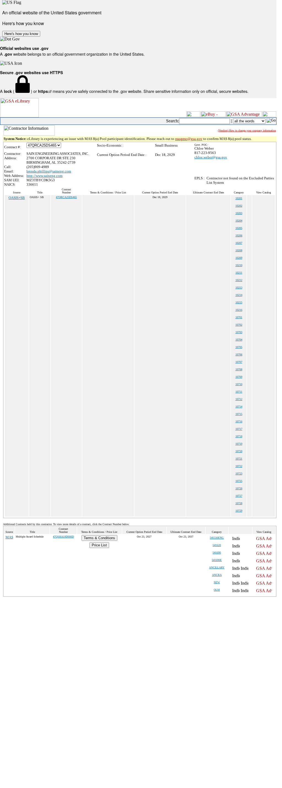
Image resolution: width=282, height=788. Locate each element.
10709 (238, 376)
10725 (238, 480)
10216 (238, 309)
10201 (238, 198)
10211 (238, 272)
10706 (238, 354)
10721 (238, 458)
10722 (238, 466)
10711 (238, 391)
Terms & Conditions (99, 538)
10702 (238, 324)
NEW (217, 582)
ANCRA (217, 574)
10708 (238, 369)
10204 (238, 220)
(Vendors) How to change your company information (247, 130)
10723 (238, 473)
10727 (238, 495)
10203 (238, 213)
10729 (238, 510)
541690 (217, 552)
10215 (238, 302)
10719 (238, 443)
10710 (238, 384)
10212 (238, 280)
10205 (238, 228)
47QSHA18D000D (63, 536)
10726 (238, 488)
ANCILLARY (216, 567)
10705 (238, 347)
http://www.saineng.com (44, 176)
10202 (238, 205)
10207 (238, 242)
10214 (238, 294)
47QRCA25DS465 (66, 197)
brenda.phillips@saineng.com (48, 171)
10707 (238, 361)
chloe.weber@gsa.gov (210, 157)
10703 (238, 332)
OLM (217, 589)
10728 (238, 503)
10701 (238, 317)
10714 (238, 406)
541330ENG (217, 537)
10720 (238, 451)
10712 (238, 399)
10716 (238, 421)
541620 (217, 545)
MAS (9, 537)
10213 (238, 287)
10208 (238, 250)
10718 (238, 436)
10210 (238, 265)
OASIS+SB (17, 198)
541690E (217, 560)
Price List (99, 545)
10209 (238, 257)
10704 (238, 339)
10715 (238, 413)
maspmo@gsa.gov (188, 139)
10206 (238, 235)
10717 (238, 428)
